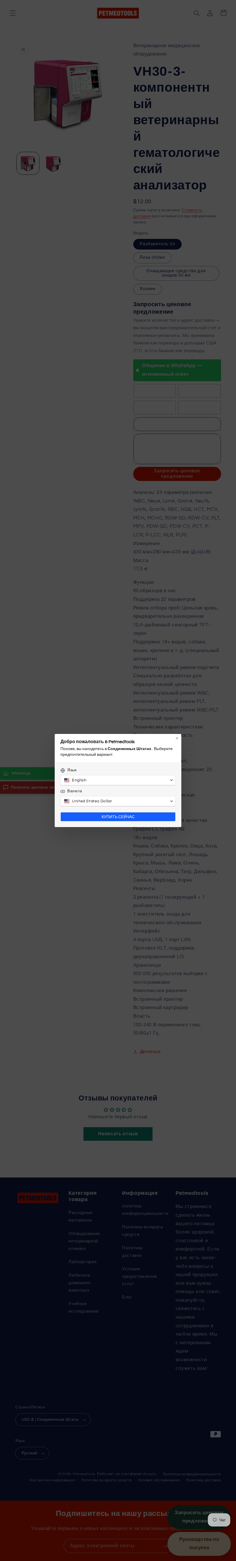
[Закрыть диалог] (177, 738)
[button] (118, 780)
